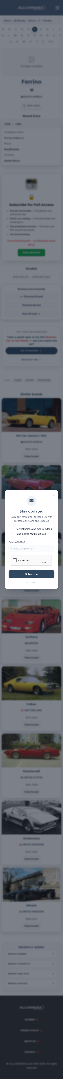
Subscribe (31, 574)
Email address (17, 542)
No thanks (31, 582)
